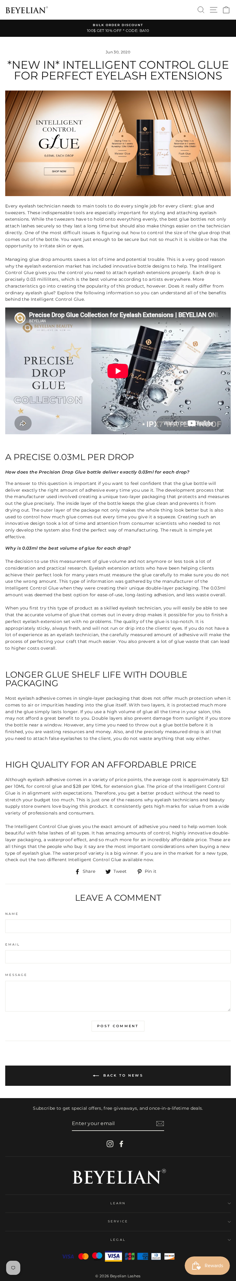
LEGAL (117, 1240)
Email (12, 944)
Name (12, 914)
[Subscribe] (160, 1123)
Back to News (122, 1075)
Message (16, 975)
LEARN (118, 1203)
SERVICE (118, 1221)
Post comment (118, 1026)
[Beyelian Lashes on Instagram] (110, 1143)
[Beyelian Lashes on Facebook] (121, 1143)
